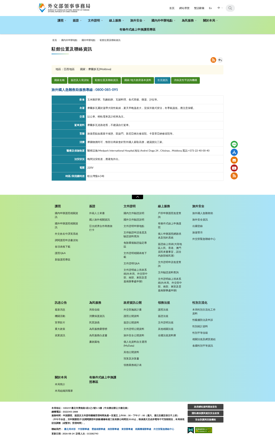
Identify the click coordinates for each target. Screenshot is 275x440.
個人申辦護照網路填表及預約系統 (169, 236)
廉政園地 (94, 342)
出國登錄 (197, 226)
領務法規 (164, 302)
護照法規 (163, 310)
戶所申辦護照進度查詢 (169, 215)
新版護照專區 (62, 259)
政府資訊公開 (133, 302)
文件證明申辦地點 (134, 226)
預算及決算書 (131, 358)
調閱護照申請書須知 (66, 240)
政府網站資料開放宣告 (205, 407)
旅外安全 (136, 20)
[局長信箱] (234, 160)
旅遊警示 (197, 232)
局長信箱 (94, 310)
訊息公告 (61, 302)
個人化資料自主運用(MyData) (135, 344)
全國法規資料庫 (167, 335)
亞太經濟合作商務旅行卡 (100, 228)
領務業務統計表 (133, 365)
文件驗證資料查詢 (168, 272)
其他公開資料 (131, 352)
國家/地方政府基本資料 (137, 80)
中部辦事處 (83, 429)
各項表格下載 (62, 247)
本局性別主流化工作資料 (204, 312)
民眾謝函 (94, 322)
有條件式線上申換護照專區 (137, 29)
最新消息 (60, 310)
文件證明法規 (165, 322)
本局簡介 (60, 384)
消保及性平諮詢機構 (185, 80)
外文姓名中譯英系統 (66, 234)
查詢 (230, 8)
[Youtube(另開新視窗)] (234, 168)
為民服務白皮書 (98, 335)
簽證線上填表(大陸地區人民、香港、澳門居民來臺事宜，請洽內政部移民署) (170, 250)
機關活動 (60, 316)
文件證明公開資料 (134, 329)
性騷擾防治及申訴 (202, 320)
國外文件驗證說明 (134, 219)
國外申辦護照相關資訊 (66, 225)
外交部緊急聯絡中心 (204, 239)
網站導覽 (184, 8)
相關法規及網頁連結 (204, 339)
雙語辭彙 (199, 8)
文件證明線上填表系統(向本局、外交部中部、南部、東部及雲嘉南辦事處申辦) (136, 276)
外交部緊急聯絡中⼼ (164, 429)
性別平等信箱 (200, 333)
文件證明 (94, 20)
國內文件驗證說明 (134, 213)
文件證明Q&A (132, 263)
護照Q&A (60, 253)
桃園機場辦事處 (143, 429)
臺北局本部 (70, 429)
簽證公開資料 (131, 322)
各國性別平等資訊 (202, 346)
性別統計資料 (200, 326)
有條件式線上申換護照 (169, 225)
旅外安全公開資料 (134, 335)
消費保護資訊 (97, 316)
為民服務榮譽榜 (98, 329)
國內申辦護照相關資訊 (66, 215)
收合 (137, 197)
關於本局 (209, 20)
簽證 (76, 20)
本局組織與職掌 (64, 391)
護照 (61, 20)
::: (1, 2)
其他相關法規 (165, 329)
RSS (213, 60)
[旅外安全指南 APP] (234, 152)
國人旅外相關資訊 (99, 219)
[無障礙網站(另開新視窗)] (203, 430)
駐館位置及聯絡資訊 (106, 80)
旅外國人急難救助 (202, 213)
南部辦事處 (113, 429)
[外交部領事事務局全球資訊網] (63, 8)
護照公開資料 (131, 316)
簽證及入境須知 (80, 80)
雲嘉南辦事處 (98, 429)
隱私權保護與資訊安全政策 (205, 413)
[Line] (234, 144)
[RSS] (234, 175)
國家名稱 (59, 80)
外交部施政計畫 (133, 310)
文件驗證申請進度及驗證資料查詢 (135, 234)
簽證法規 (163, 316)
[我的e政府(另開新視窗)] (191, 431)
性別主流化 (199, 302)
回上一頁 (220, 60)
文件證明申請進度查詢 (169, 264)
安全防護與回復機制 (205, 420)
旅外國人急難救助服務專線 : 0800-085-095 (85, 90)
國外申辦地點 (88, 40)
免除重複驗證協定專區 (135, 245)
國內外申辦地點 (162, 20)
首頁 (171, 8)
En (210, 8)
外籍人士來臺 (97, 213)
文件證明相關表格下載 (135, 255)
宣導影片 (60, 322)
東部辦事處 (127, 429)
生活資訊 (162, 80)
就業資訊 (60, 335)
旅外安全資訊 (200, 219)
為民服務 (188, 20)
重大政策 (60, 329)
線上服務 (115, 20)
